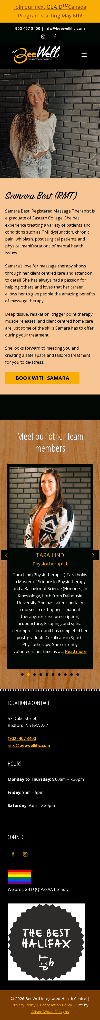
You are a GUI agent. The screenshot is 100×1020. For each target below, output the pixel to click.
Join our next (41, 6)
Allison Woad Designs (50, 1011)
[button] (22, 674)
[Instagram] (43, 37)
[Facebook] (55, 37)
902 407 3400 (27, 28)
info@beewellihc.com (65, 28)
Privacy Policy (24, 1004)
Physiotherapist (50, 564)
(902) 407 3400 (22, 738)
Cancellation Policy (56, 1004)
